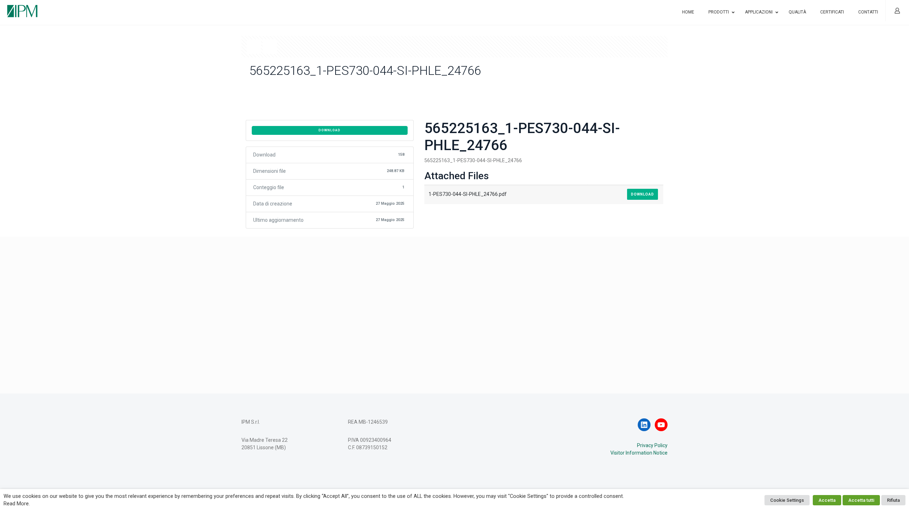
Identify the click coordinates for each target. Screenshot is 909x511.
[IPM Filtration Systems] (22, 8)
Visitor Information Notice (639, 453)
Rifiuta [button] (893, 500)
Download (330, 130)
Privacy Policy (652, 445)
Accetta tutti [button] (861, 500)
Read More (16, 503)
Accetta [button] (826, 500)
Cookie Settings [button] (787, 500)
